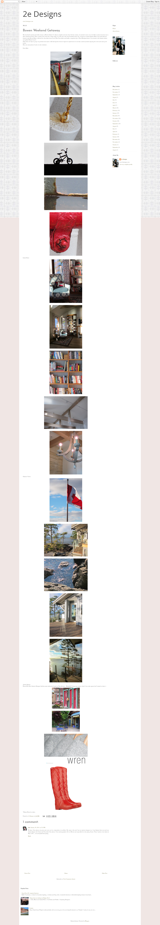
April (114, 105)
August (114, 97)
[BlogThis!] (49, 816)
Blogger (87, 921)
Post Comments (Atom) (69, 879)
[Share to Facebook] (53, 816)
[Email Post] (43, 816)
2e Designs (42, 14)
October (115, 121)
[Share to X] (51, 816)
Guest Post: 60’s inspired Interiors (30, 893)
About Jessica (116, 31)
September (115, 94)
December (115, 89)
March (114, 108)
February (115, 110)
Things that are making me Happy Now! (39, 898)
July (114, 100)
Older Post (104, 873)
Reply (29, 836)
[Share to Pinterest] (55, 816)
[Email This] (47, 816)
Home (66, 873)
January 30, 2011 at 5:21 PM (38, 827)
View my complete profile (125, 164)
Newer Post (27, 873)
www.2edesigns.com (28, 21)
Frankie (31, 908)
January (115, 113)
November (115, 92)
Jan (29, 827)
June (114, 102)
